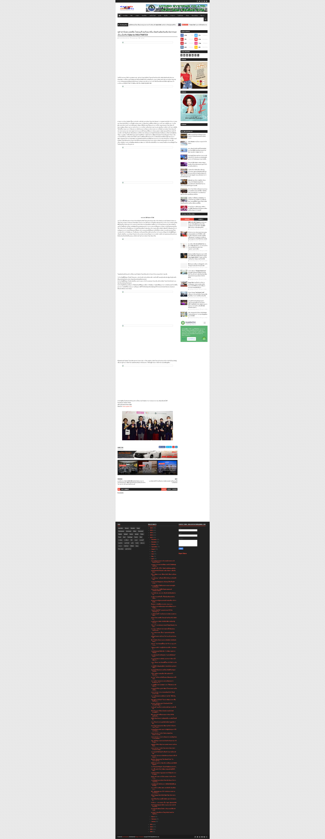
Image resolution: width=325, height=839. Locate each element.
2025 (151, 530)
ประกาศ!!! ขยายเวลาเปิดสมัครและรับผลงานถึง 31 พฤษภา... (164, 756)
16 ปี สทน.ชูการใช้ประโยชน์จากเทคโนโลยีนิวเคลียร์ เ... (162, 711)
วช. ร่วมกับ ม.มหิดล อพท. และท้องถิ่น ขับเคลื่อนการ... (163, 788)
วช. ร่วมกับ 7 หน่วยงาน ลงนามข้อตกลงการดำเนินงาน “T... (162, 681)
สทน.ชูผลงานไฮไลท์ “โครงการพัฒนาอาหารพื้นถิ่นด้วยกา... (163, 700)
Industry (131, 534)
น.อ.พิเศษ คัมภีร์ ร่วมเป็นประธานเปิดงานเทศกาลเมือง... (163, 614)
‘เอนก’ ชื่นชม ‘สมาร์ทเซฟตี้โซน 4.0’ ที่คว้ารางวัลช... (164, 663)
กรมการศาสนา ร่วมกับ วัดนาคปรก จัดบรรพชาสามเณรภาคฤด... (163, 748)
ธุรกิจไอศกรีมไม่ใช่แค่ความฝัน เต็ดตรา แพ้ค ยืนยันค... (163, 571)
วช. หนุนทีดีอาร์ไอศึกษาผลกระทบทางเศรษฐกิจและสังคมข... (163, 586)
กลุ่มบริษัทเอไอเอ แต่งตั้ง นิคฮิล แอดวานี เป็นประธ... (163, 799)
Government (123, 465)
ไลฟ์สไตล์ (180, 15)
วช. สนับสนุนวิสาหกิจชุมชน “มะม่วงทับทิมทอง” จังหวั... (163, 655)
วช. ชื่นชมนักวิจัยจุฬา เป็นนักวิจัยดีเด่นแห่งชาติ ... (164, 766)
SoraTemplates (125, 836)
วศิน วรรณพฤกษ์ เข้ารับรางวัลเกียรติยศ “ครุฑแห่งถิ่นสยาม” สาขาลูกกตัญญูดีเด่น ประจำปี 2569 (197, 314)
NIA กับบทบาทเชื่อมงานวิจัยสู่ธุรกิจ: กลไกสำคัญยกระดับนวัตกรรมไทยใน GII (197, 264)
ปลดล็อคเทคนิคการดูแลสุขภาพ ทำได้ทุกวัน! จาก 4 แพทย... (163, 773)
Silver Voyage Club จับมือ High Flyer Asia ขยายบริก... (163, 795)
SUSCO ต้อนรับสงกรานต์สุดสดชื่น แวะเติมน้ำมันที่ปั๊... (164, 718)
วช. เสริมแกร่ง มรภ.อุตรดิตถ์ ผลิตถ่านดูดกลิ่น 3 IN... (163, 722)
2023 (151, 535)
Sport (124, 537)
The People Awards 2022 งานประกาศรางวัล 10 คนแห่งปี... (163, 805)
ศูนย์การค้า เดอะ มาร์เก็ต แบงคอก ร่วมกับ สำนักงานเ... (163, 777)
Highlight (177, 24)
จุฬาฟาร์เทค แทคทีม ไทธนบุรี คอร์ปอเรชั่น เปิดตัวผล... (164, 618)
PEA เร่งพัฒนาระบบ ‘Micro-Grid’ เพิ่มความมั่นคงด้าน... (163, 574)
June (152, 554)
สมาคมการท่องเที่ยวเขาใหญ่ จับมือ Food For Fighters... (162, 813)
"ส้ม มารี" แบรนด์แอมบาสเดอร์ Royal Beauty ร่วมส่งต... (164, 625)
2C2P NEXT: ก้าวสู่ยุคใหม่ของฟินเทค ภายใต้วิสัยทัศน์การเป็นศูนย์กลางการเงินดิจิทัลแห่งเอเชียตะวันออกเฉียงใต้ (167, 469)
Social (119, 537)
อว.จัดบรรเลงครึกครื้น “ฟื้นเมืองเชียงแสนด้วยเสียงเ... (163, 597)
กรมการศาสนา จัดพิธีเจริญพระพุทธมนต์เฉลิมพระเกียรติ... (161, 589)
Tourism (136, 537)
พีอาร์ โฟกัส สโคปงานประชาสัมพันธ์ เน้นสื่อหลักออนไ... (163, 640)
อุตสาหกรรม (128, 549)
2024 (151, 532)
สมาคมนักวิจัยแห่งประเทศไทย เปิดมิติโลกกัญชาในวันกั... (163, 670)
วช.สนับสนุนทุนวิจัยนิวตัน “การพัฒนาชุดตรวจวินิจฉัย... (163, 651)
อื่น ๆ (202, 15)
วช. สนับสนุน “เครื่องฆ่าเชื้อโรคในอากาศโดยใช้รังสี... (163, 578)
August (153, 549)
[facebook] (197, 1)
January (153, 821)
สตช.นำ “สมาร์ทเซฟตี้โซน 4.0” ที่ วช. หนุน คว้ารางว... (163, 644)
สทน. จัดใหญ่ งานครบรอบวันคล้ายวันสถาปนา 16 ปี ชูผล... (163, 741)
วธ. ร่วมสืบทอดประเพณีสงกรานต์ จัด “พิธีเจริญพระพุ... (163, 696)
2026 (151, 528)
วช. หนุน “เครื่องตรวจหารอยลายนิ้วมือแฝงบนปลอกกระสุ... (163, 629)
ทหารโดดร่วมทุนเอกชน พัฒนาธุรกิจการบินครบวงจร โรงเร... (163, 726)
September (154, 546)
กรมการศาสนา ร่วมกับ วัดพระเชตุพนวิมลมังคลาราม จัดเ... (162, 733)
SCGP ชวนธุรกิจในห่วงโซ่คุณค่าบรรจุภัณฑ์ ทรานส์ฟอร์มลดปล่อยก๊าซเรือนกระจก (197, 136)
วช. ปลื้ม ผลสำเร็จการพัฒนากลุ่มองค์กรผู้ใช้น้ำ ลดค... (163, 769)
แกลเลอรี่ (141, 540)
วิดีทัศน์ (132, 546)
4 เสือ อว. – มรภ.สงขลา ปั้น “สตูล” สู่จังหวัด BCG (163, 802)
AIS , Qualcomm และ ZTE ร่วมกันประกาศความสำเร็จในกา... (163, 792)
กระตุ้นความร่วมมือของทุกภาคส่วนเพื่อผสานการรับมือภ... (163, 607)
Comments (200, 219)
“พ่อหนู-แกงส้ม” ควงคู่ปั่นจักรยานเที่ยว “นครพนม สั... (163, 648)
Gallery (134, 531)
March (153, 816)
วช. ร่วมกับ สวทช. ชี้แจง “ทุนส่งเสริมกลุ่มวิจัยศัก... (163, 633)
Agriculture (120, 528)
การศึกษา (126, 540)
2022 (151, 537)
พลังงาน (142, 543)
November (154, 542)
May (152, 556)
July (152, 551)
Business (162, 463)
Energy (138, 528)
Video (141, 537)
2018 (151, 831)
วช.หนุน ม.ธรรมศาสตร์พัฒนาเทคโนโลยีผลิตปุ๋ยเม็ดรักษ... (163, 565)
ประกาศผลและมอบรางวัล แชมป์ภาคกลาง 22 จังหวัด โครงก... (163, 561)
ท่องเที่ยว (144, 15)
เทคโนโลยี (152, 15)
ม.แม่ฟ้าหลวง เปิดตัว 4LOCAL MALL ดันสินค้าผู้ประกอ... (163, 622)
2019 (151, 829)
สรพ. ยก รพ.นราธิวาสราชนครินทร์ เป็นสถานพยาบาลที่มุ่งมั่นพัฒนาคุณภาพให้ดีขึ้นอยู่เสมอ (128, 470)
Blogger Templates (139, 836)
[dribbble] (202, 1)
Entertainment (121, 531)
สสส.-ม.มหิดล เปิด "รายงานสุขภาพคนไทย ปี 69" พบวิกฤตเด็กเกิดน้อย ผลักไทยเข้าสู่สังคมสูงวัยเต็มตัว (148, 470)
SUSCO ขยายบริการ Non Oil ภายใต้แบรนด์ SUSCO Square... (164, 763)
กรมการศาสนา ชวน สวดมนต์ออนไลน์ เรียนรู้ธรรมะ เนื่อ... (163, 692)
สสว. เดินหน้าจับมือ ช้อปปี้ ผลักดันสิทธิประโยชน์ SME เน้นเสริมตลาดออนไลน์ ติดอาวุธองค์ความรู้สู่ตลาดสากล (197, 150)
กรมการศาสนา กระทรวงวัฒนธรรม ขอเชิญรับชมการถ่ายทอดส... (164, 737)
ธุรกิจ (159, 15)
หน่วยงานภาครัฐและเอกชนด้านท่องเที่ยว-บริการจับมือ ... (163, 601)
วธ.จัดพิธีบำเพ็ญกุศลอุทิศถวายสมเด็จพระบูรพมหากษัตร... (163, 666)
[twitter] (200, 1)
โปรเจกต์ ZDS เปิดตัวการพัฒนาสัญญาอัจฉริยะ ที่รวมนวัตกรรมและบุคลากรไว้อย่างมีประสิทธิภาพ (197, 164)
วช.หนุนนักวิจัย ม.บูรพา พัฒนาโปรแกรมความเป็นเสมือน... (164, 689)
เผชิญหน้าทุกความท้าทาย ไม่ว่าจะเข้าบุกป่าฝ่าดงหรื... (163, 636)
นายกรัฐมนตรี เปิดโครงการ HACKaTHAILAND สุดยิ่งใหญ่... (163, 784)
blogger (164, 489)
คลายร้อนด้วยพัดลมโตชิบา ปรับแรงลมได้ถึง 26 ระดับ (163, 809)
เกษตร (137, 15)
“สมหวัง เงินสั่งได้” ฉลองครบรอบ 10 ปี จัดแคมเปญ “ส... (161, 610)
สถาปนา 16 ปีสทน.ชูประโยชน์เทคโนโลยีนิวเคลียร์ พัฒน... (161, 704)
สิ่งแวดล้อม (195, 15)
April (152, 558)
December (154, 539)
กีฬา (131, 15)
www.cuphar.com (127, 406)
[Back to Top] (207, 837)
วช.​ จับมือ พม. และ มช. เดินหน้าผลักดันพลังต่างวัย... (163, 593)
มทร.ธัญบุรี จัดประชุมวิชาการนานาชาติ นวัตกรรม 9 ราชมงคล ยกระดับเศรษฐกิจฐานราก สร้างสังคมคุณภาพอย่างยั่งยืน (197, 157)
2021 (151, 824)
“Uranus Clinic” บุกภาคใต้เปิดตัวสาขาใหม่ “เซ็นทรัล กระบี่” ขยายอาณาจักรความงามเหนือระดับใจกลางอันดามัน (140, 25)
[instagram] (204, 1)
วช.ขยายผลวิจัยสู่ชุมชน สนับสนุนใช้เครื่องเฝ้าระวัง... (163, 582)
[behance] (207, 1)
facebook (174, 489)
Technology (129, 537)
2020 (151, 827)
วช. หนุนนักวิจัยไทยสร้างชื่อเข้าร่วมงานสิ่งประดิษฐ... (163, 752)
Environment (128, 531)
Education (141, 465)
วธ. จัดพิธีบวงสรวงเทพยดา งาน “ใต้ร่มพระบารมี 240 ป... (163, 685)
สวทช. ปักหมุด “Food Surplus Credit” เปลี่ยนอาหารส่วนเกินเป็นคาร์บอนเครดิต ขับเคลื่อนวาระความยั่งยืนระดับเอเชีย (197, 294)
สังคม (187, 15)
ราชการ (172, 15)
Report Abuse (183, 553)
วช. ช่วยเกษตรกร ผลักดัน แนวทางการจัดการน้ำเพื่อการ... (163, 659)
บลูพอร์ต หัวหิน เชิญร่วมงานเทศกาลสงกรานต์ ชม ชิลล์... (164, 745)
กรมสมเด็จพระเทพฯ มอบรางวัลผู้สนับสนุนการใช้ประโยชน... (163, 730)
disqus (169, 489)
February (153, 819)
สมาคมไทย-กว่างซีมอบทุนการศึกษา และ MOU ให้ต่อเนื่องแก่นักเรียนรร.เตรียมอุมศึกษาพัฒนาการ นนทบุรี (197, 208)
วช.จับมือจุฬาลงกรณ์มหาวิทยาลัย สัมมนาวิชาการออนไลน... (163, 780)
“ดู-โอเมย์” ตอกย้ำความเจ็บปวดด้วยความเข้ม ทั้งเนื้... (163, 707)
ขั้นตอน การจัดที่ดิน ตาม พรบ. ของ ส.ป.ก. (162, 604)
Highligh (142, 38)
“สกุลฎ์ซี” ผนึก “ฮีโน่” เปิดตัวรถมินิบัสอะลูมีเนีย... (163, 568)
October (153, 544)
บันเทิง (166, 15)
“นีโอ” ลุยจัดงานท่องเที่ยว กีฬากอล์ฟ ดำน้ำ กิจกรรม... (162, 674)
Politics (142, 534)
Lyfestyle (136, 534)
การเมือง (125, 15)
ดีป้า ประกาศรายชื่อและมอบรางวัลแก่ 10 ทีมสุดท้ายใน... (162, 715)
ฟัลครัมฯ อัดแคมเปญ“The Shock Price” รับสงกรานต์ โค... (162, 759)
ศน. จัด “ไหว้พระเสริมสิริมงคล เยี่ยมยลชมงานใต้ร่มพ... (163, 677)
